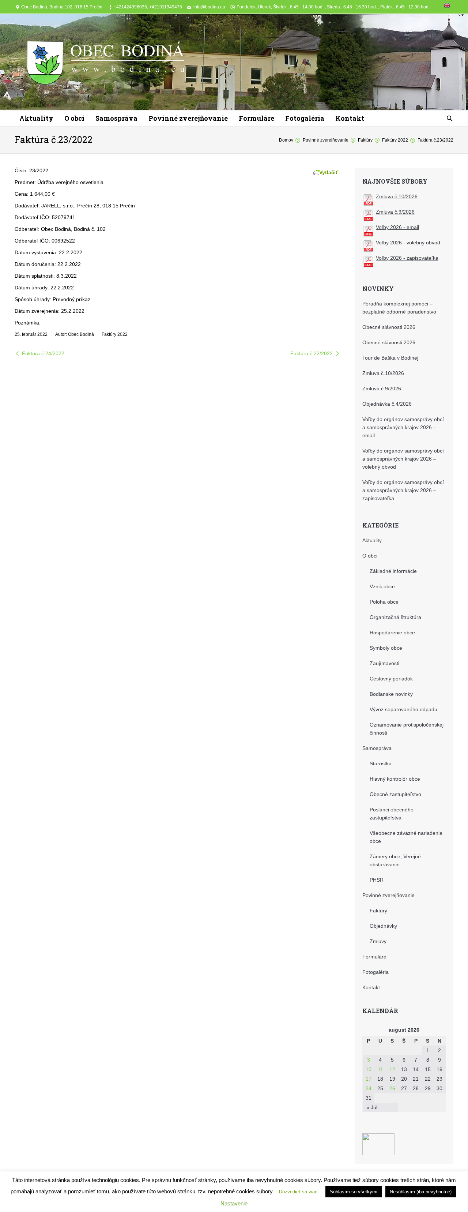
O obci (369, 556)
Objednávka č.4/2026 (387, 404)
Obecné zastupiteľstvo (395, 794)
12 (392, 1069)
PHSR (377, 880)
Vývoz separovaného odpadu (403, 709)
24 (368, 1088)
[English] (447, 7)
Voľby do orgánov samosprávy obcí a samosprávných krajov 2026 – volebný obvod (403, 459)
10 (368, 1069)
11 (380, 1069)
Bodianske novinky (391, 694)
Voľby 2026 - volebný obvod (408, 242)
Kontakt (371, 987)
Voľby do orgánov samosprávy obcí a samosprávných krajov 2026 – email (403, 427)
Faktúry (365, 140)
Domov (286, 140)
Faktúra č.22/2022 (311, 353)
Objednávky (383, 926)
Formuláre (374, 957)
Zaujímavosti (384, 663)
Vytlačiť (328, 172)
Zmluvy (378, 941)
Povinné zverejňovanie (325, 140)
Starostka (381, 763)
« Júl (371, 1107)
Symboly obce (386, 648)
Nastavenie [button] (234, 1203)
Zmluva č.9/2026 (395, 212)
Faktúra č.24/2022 (43, 353)
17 (368, 1079)
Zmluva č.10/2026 (397, 196)
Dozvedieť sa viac (298, 1191)
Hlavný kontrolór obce (395, 779)
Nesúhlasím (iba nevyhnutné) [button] (421, 1191)
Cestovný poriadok (391, 679)
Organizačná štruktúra (395, 617)
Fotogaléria (375, 972)
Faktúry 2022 (395, 140)
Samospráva (377, 748)
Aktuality (372, 540)
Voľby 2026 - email (397, 227)
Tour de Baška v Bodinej (390, 358)
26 (392, 1088)
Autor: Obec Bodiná (74, 334)
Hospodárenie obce (392, 632)
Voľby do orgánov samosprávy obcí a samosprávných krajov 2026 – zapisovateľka (403, 490)
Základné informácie (393, 571)
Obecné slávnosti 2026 (388, 327)
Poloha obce (384, 602)
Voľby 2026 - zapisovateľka (407, 258)
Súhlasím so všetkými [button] (353, 1191)
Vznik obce (382, 586)
